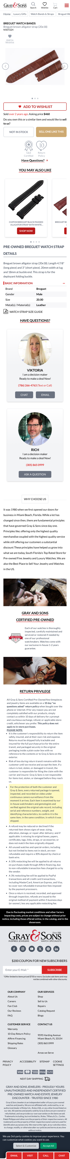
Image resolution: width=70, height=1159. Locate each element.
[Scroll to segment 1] (32, 98)
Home (7, 14)
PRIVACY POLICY (8, 1063)
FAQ (10, 1015)
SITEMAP (45, 1061)
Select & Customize (26, 1145)
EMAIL (14, 1155)
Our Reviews (14, 1010)
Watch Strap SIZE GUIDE (26, 311)
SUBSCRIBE (54, 969)
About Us (13, 996)
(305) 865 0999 (46, 1043)
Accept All (48, 1145)
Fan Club (12, 1006)
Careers (12, 1001)
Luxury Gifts (19, 14)
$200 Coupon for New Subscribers (39, 961)
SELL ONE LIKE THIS (51, 131)
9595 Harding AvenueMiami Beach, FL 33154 (50, 1037)
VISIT (30, 1155)
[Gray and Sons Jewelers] (15, 5)
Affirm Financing (16, 1038)
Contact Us (45, 1024)
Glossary (12, 1048)
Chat (24, 394)
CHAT (62, 1154)
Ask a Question (35, 474)
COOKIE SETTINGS (58, 1063)
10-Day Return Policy (19, 1033)
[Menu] (64, 5)
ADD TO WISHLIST (37, 107)
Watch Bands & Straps (42, 14)
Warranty (13, 1029)
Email (45, 394)
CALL (46, 1155)
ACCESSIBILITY (28, 1061)
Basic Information (19, 283)
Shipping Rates (15, 1043)
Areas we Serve (46, 1052)
